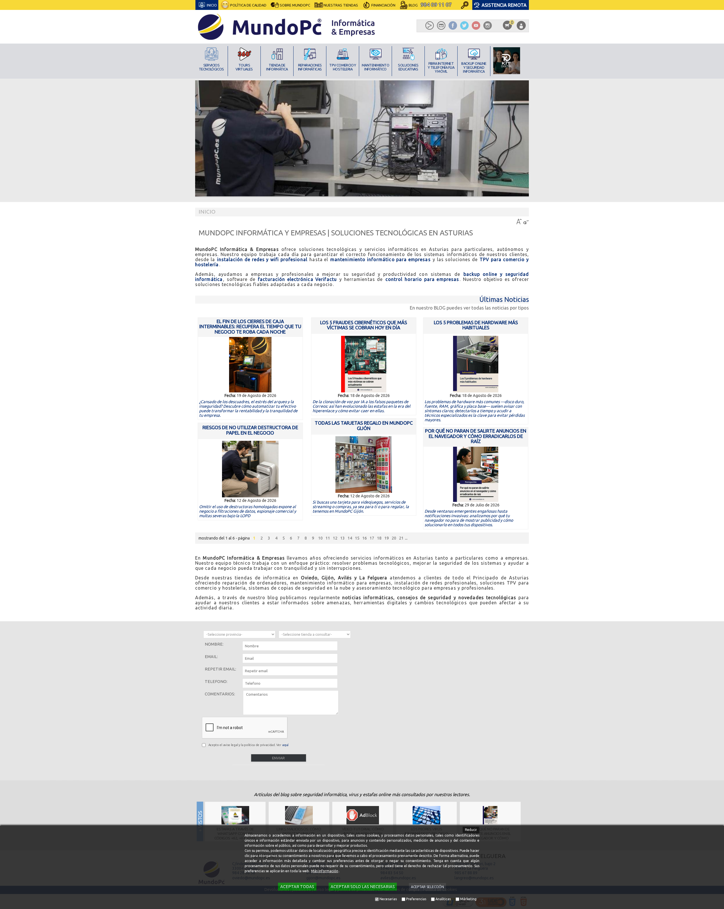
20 (394, 538)
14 (350, 538)
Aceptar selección (427, 887)
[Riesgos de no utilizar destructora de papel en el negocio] (250, 469)
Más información (324, 871)
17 (372, 538)
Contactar (381, 19)
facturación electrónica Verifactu (297, 279)
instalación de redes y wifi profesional (262, 259)
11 (328, 538)
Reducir (471, 829)
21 (401, 538)
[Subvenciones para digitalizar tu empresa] (506, 60)
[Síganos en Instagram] (487, 25)
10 (320, 538)
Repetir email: (220, 669)
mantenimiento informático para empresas (380, 259)
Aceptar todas (297, 886)
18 (379, 538)
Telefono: (216, 681)
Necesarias (388, 899)
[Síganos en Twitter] (464, 25)
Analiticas (443, 899)
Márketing (468, 899)
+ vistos (526, 821)
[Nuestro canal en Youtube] (476, 25)
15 (357, 538)
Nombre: (214, 644)
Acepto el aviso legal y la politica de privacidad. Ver (248, 745)
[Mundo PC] (287, 27)
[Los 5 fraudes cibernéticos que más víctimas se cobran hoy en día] (363, 364)
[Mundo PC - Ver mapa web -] (430, 25)
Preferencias (416, 899)
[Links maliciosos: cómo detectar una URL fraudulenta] (299, 815)
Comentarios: (220, 694)
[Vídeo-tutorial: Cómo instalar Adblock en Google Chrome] (363, 815)
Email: (211, 656)
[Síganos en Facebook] (453, 25)
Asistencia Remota (504, 5)
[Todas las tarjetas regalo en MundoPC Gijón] (363, 464)
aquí (285, 745)
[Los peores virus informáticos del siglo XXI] (426, 815)
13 (342, 538)
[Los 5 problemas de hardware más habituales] (476, 364)
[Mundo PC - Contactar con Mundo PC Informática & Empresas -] (441, 25)
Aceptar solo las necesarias (363, 886)
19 (386, 538)
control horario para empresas (422, 279)
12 (335, 538)
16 (364, 538)
